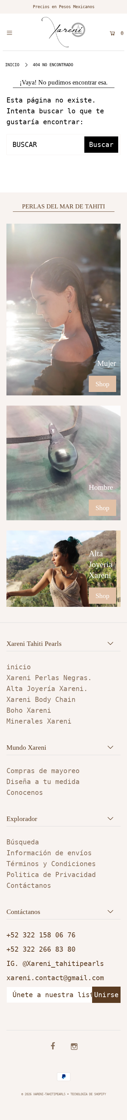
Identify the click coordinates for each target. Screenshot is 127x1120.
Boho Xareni (28, 710)
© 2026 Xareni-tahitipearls (43, 1094)
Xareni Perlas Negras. (49, 678)
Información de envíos (49, 853)
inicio (18, 667)
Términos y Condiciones (51, 864)
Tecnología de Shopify (88, 1094)
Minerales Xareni (38, 721)
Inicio (12, 64)
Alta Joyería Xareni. (47, 689)
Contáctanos (28, 885)
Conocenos (24, 792)
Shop (102, 384)
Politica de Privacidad (51, 875)
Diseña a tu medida (43, 782)
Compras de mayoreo (43, 771)
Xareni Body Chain (41, 699)
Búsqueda (22, 842)
